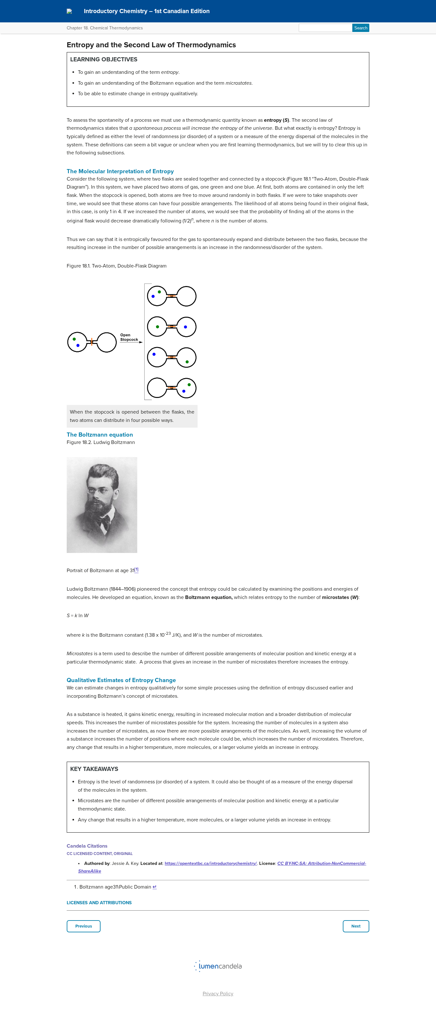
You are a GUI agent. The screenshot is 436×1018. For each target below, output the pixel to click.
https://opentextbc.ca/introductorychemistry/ (211, 863)
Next (356, 926)
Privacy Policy (218, 994)
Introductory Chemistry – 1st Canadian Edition (147, 11)
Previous (83, 926)
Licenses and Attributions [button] (99, 902)
